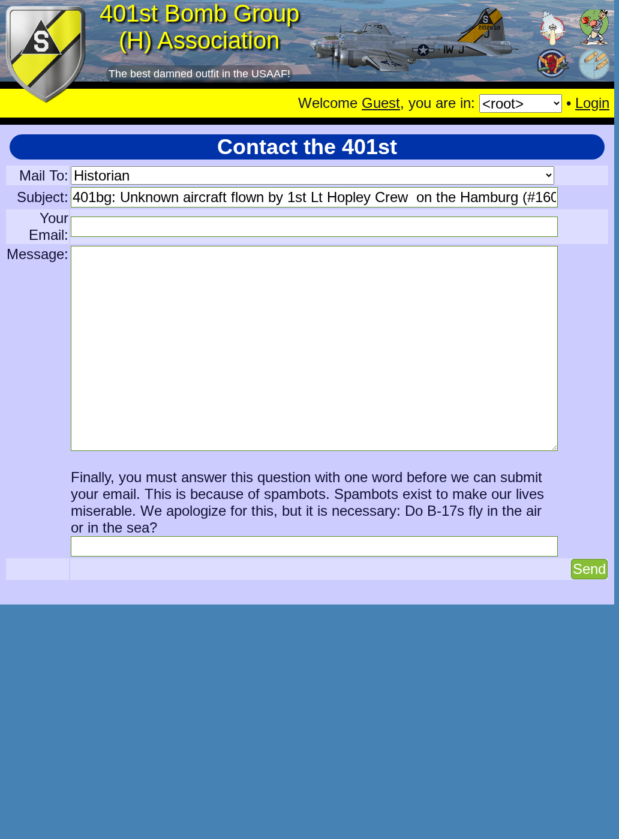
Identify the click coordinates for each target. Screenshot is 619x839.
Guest (381, 103)
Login (592, 103)
